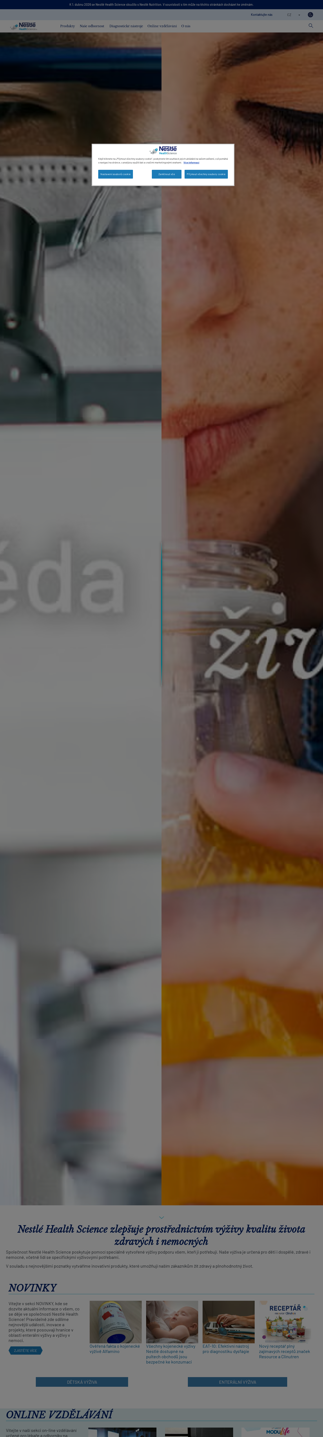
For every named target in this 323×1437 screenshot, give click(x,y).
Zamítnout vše (166, 174)
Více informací (191, 162)
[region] (163, 165)
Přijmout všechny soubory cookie (206, 174)
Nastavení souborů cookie (115, 174)
